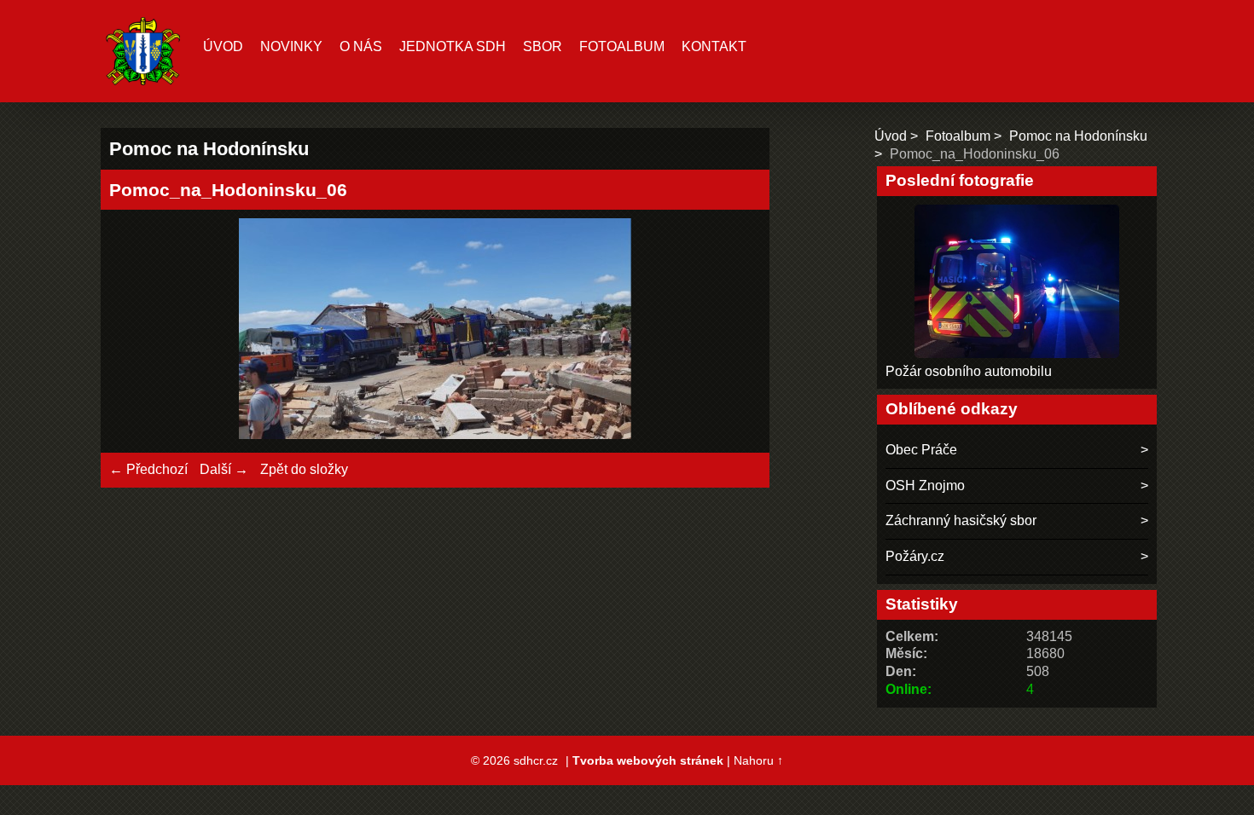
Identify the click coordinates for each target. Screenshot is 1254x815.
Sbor (542, 46)
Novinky (291, 46)
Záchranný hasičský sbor (960, 520)
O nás (361, 46)
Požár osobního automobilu (968, 371)
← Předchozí (148, 469)
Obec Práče (921, 449)
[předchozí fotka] (137, 331)
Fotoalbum (622, 46)
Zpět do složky (304, 469)
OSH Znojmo (925, 485)
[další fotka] (733, 331)
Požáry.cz (914, 556)
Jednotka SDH (452, 46)
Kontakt (714, 46)
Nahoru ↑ (758, 760)
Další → (224, 469)
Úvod (223, 46)
